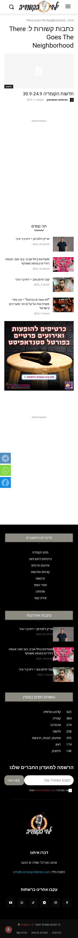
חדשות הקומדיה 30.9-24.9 (48, 93)
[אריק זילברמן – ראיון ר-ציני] (63, 244)
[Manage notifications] (8, 929)
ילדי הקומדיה (27, 924)
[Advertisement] (39, 162)
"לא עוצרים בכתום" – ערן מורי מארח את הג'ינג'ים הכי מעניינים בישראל (29, 304)
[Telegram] (44, 902)
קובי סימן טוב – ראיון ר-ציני (32, 279)
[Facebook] (67, 902)
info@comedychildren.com (31, 872)
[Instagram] (55, 902)
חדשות (9, 86)
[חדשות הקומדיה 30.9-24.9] (39, 71)
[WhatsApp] (21, 902)
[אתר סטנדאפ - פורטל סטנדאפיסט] (39, 364)
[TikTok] (33, 902)
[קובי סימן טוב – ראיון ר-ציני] (63, 284)
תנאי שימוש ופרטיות (46, 790)
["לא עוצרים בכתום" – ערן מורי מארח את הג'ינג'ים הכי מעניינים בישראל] (63, 305)
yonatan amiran (57, 99)
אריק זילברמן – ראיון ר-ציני (32, 238)
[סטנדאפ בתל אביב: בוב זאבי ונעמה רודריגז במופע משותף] (63, 264)
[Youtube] (10, 902)
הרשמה (12, 780)
